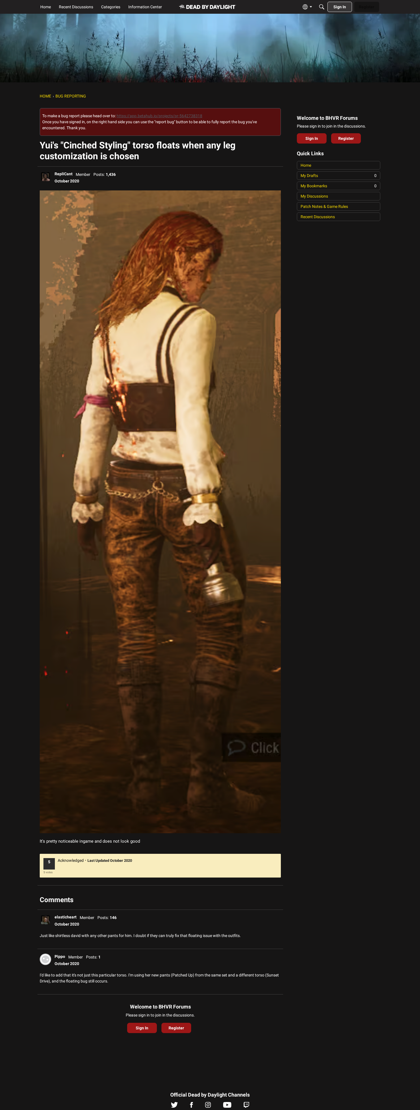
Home (306, 165)
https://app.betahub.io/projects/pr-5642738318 (159, 116)
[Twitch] (246, 1106)
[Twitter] (174, 1106)
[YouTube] (227, 1106)
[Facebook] (191, 1106)
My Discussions (314, 196)
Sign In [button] (142, 1028)
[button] (45, 176)
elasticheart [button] (66, 917)
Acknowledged (71, 860)
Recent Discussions (318, 216)
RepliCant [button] (64, 174)
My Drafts (339, 175)
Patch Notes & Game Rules (324, 206)
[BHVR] (207, 7)
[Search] (322, 7)
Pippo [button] (60, 956)
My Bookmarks (339, 186)
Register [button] (176, 1028)
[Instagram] (208, 1106)
